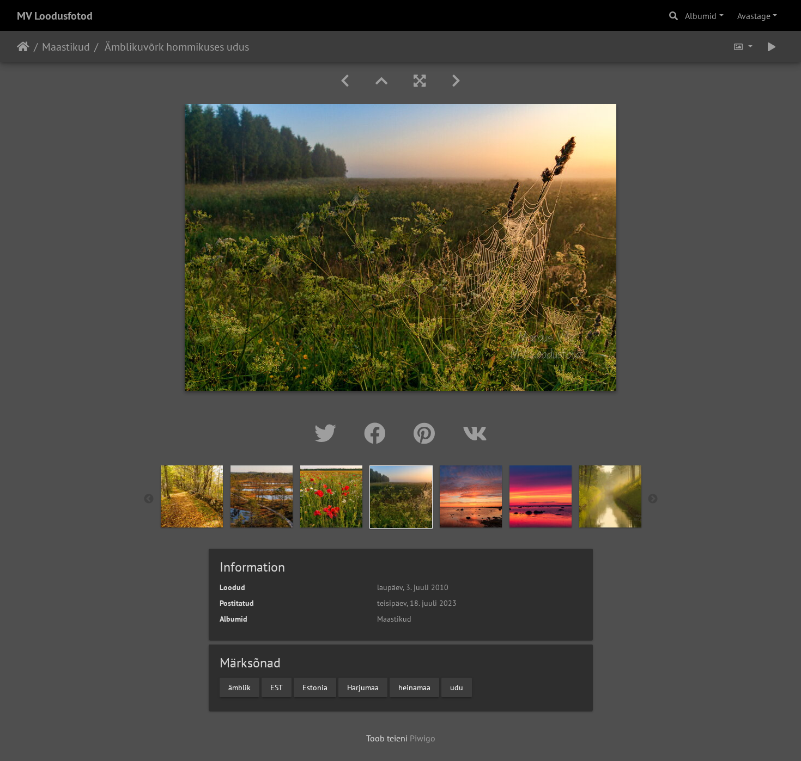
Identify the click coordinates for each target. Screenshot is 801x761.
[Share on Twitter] (328, 433)
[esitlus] (771, 46)
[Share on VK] (475, 433)
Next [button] (652, 499)
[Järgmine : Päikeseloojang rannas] (456, 81)
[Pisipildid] (381, 81)
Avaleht (23, 47)
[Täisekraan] (419, 81)
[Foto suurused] (743, 46)
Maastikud (66, 47)
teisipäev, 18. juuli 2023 (417, 603)
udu (456, 687)
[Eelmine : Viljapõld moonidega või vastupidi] (344, 81)
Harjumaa (363, 687)
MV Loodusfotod (55, 16)
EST (276, 687)
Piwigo (422, 738)
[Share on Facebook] (378, 433)
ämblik (239, 687)
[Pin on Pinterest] (427, 433)
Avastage (753, 15)
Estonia (314, 687)
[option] (192, 496)
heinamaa (414, 687)
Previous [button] (148, 499)
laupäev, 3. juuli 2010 (412, 587)
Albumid (701, 15)
